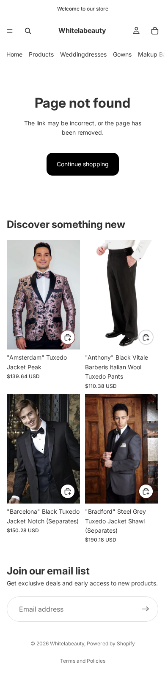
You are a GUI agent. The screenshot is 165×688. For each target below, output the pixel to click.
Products (41, 54)
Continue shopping (83, 164)
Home (14, 54)
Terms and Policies (82, 661)
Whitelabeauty (67, 643)
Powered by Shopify (111, 643)
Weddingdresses (83, 54)
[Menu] (9, 31)
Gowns (122, 54)
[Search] (28, 31)
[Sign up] (145, 609)
